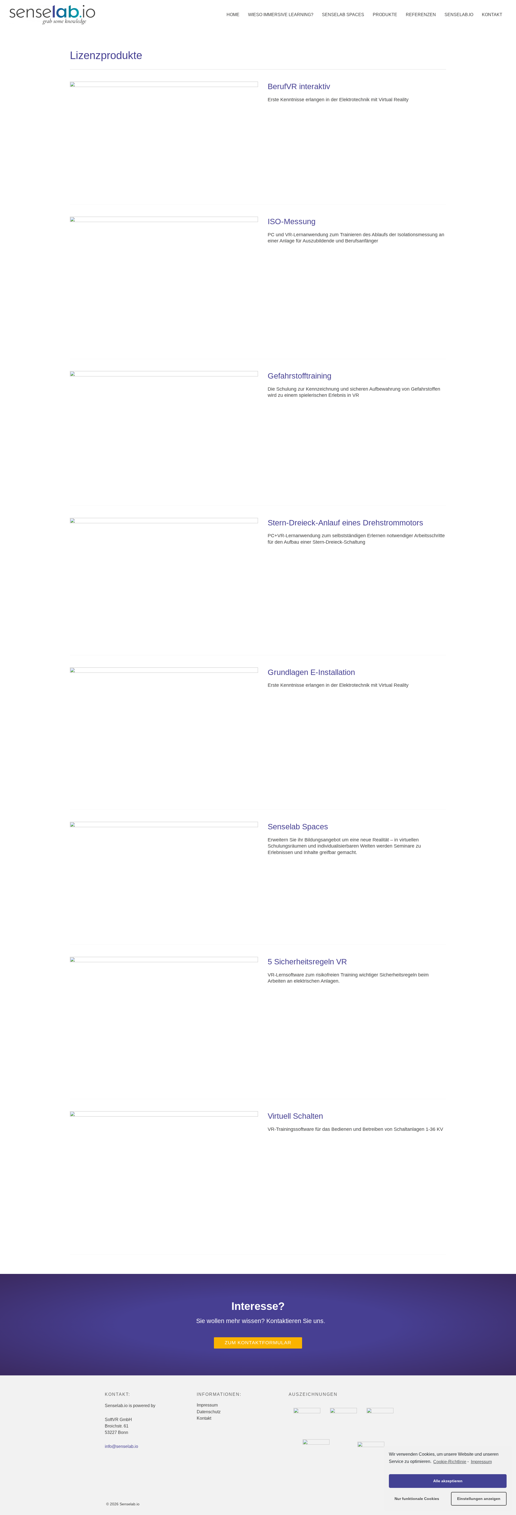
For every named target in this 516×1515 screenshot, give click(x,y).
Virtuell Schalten (295, 1116)
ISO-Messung (292, 221)
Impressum (481, 1461)
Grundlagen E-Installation (311, 672)
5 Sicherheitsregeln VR (307, 961)
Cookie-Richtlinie (449, 1461)
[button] (258, 1343)
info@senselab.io (121, 1446)
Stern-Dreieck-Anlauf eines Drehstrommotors (345, 522)
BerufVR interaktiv (299, 86)
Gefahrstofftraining (299, 376)
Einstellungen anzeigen (478, 1498)
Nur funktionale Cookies (417, 1498)
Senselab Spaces (298, 826)
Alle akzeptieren (448, 1481)
